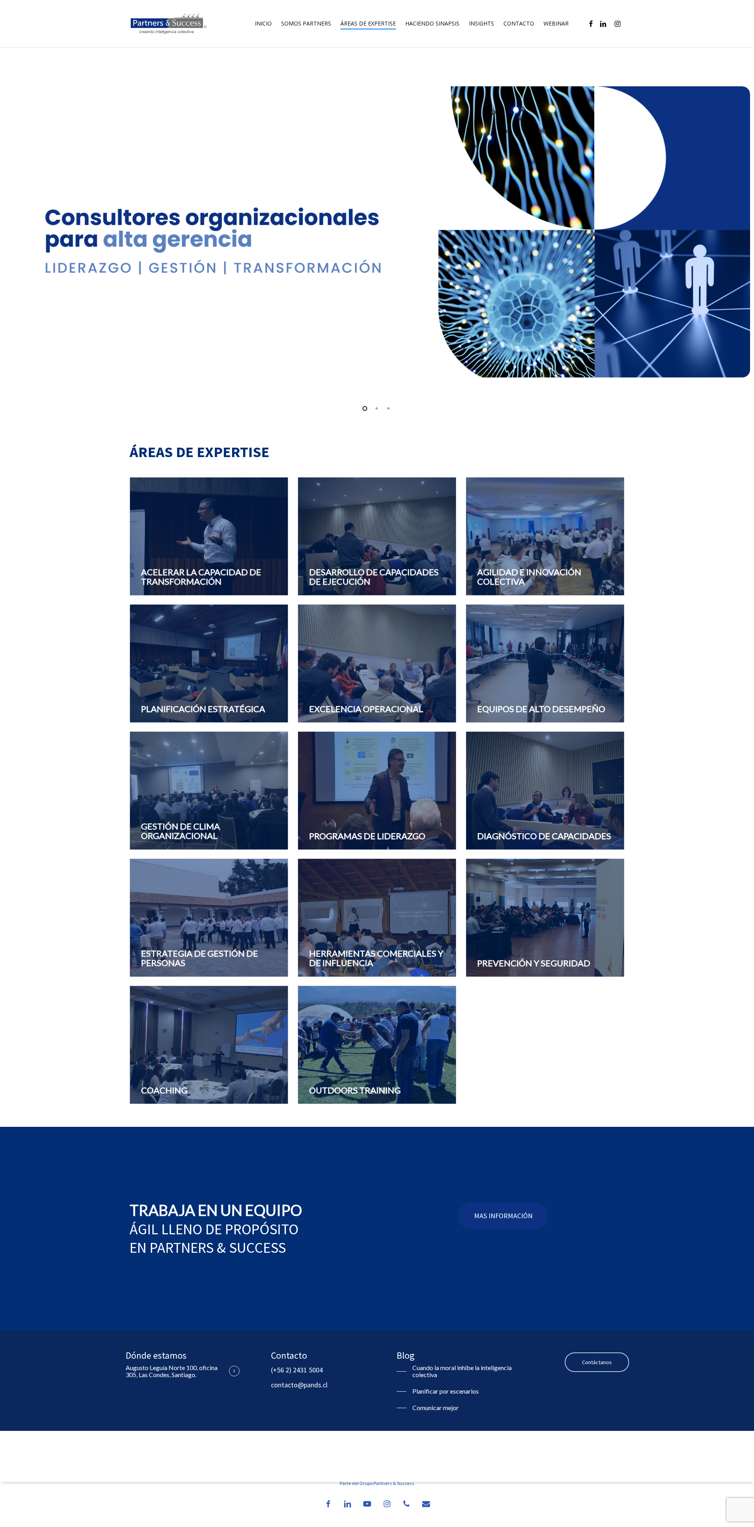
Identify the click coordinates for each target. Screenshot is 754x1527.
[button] (503, 1216)
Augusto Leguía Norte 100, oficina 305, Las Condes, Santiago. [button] (172, 1371)
